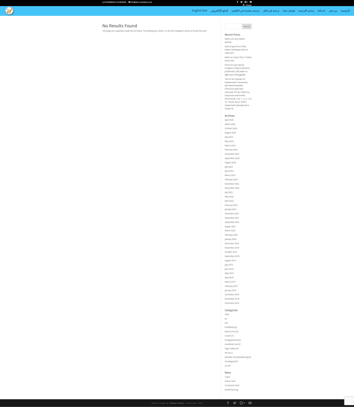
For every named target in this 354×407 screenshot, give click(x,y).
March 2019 (230, 281)
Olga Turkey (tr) (232, 348)
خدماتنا (321, 11)
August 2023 (230, 162)
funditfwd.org (231, 327)
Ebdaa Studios (177, 403)
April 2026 (229, 120)
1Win (227, 314)
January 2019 (230, 290)
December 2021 (232, 213)
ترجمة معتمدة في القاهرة (245, 11)
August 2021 (230, 226)
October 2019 (231, 252)
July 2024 (229, 137)
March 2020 (230, 230)
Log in (227, 376)
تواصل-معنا (289, 11)
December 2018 (232, 294)
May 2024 (229, 141)
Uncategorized (231, 361)
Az (226, 318)
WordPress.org (231, 389)
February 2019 (231, 286)
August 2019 (230, 260)
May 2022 (229, 196)
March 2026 (230, 124)
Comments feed (232, 385)
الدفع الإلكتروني (219, 11)
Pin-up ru (229, 352)
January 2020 (230, 239)
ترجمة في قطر (271, 11)
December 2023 (232, 154)
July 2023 (229, 166)
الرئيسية (345, 11)
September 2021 (232, 222)
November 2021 (232, 218)
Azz (226, 323)
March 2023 (230, 175)
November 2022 (232, 188)
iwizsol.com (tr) (231, 331)
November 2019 (232, 247)
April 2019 (229, 277)
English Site (199, 11)
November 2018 (232, 298)
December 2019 (232, 243)
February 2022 (231, 205)
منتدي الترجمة (306, 11)
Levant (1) (229, 335)
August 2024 (230, 132)
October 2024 (231, 128)
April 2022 (229, 200)
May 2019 (229, 273)
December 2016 (232, 303)
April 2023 (229, 171)
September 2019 (232, 256)
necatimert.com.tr (233, 344)
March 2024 (230, 145)
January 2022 (230, 209)
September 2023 (232, 158)
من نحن (333, 11)
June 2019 (229, 269)
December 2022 (232, 183)
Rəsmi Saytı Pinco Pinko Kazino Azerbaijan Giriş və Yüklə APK (236, 49)
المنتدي (228, 365)
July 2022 (229, 192)
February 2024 (231, 149)
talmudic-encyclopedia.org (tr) (238, 357)
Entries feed (230, 381)
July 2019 (229, 264)
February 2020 (231, 235)
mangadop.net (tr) (233, 340)
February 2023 (231, 179)
